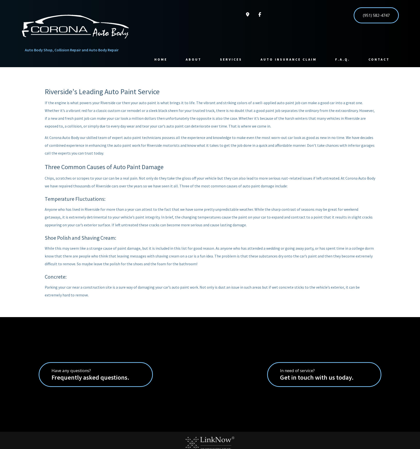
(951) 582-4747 (376, 15)
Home (160, 59)
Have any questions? (90, 374)
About (193, 59)
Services (231, 59)
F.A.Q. (342, 59)
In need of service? (317, 374)
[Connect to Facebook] (260, 14)
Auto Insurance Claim (289, 59)
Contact (379, 59)
